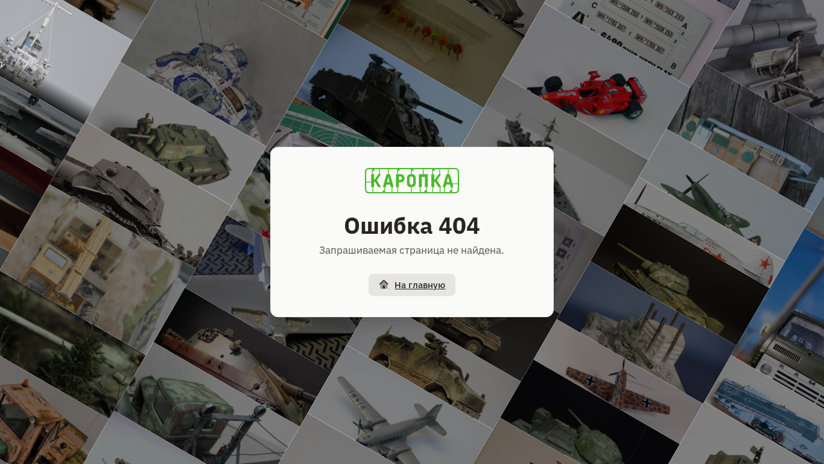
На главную (420, 285)
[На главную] (412, 180)
